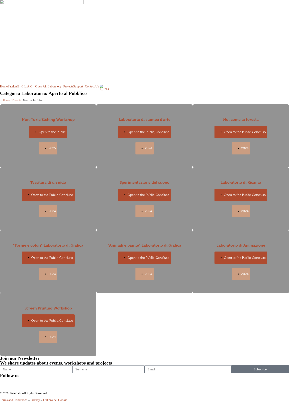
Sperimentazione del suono (144, 182)
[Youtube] (26, 383)
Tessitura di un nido (48, 182)
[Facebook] (5, 383)
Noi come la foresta (241, 119)
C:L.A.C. (27, 86)
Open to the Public (52, 132)
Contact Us (92, 86)
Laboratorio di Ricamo (241, 182)
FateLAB (13, 86)
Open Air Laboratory (48, 86)
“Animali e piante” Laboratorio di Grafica (144, 245)
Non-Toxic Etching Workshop (48, 119)
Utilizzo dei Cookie (55, 400)
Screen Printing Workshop (48, 308)
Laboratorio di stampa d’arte (144, 119)
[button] (14, 86)
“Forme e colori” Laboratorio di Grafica (48, 245)
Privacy (35, 400)
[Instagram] (15, 383)
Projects (68, 86)
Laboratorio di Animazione (240, 245)
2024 (148, 148)
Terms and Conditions (13, 400)
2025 (52, 148)
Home (4, 86)
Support (78, 86)
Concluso (162, 132)
